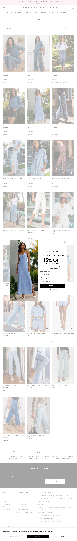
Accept (38, 536)
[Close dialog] (65, 242)
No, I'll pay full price (52, 289)
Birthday (44, 278)
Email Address (45, 271)
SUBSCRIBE (53, 286)
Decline (61, 536)
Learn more (50, 531)
